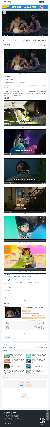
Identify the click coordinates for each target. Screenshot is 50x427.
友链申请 (5, 418)
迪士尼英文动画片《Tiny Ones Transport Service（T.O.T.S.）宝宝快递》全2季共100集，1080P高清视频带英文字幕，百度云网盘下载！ (39, 372)
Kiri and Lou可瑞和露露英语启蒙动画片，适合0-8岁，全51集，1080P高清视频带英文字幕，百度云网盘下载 (17, 366)
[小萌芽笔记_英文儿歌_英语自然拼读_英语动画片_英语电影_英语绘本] (10, 413)
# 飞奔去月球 (14, 339)
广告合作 (14, 418)
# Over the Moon (7, 339)
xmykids (8, 44)
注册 (29, 385)
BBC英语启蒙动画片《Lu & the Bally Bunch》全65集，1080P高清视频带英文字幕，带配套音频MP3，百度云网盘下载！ (17, 372)
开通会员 (41, 2)
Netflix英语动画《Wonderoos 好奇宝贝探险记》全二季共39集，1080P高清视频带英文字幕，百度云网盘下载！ (39, 356)
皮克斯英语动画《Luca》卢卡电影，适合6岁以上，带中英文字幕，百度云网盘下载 (39, 361)
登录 (22, 385)
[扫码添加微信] (47, 416)
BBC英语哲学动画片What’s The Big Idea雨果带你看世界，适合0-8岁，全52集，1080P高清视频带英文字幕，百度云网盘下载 (17, 361)
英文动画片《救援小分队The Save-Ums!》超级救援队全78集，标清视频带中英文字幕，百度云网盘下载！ (39, 366)
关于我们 (18, 418)
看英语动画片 (9, 38)
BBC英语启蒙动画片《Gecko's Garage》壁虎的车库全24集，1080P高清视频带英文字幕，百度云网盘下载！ (17, 356)
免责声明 (10, 418)
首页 (5, 38)
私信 (44, 45)
